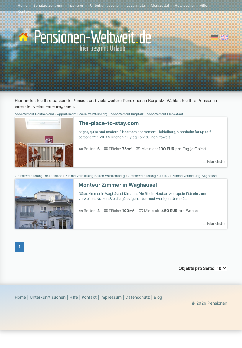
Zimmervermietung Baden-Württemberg (95, 176)
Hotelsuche (184, 5)
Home (22, 5)
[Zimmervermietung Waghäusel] (44, 204)
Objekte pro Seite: (197, 268)
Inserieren (76, 5)
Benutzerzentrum (47, 5)
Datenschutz (137, 297)
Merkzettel (160, 5)
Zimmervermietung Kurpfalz (148, 176)
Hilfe (203, 5)
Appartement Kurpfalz (127, 114)
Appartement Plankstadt (164, 114)
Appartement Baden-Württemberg (82, 114)
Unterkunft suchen (105, 5)
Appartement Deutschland (35, 114)
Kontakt (24, 11)
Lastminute (136, 5)
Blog (158, 297)
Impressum (111, 297)
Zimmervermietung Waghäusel (194, 176)
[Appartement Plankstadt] (44, 142)
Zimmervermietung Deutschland (39, 176)
